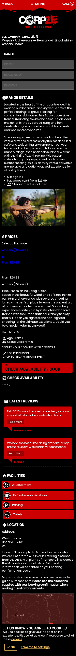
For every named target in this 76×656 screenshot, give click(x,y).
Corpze (7, 40)
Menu (39, 4)
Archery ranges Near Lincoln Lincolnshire (43, 40)
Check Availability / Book (32, 368)
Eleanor (19, 462)
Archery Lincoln (12, 44)
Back (9, 3)
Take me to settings (35, 647)
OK (10, 647)
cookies (16, 639)
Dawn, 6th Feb (22, 430)
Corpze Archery (38, 21)
